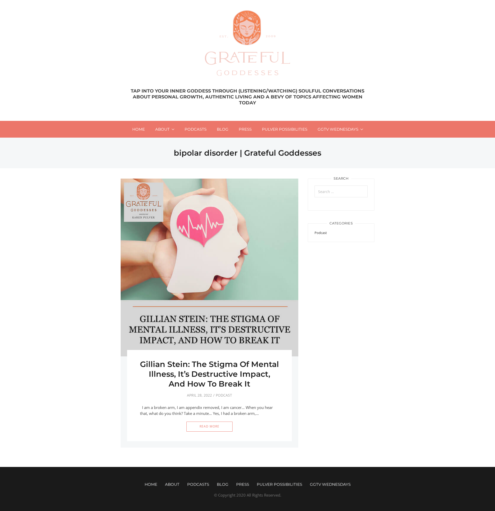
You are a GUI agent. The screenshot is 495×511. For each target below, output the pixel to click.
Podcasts (196, 129)
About (162, 129)
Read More (209, 426)
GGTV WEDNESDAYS (338, 129)
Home (138, 129)
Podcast (224, 395)
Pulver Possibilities (284, 129)
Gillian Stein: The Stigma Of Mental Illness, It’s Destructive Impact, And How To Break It (209, 374)
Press (245, 129)
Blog (222, 129)
